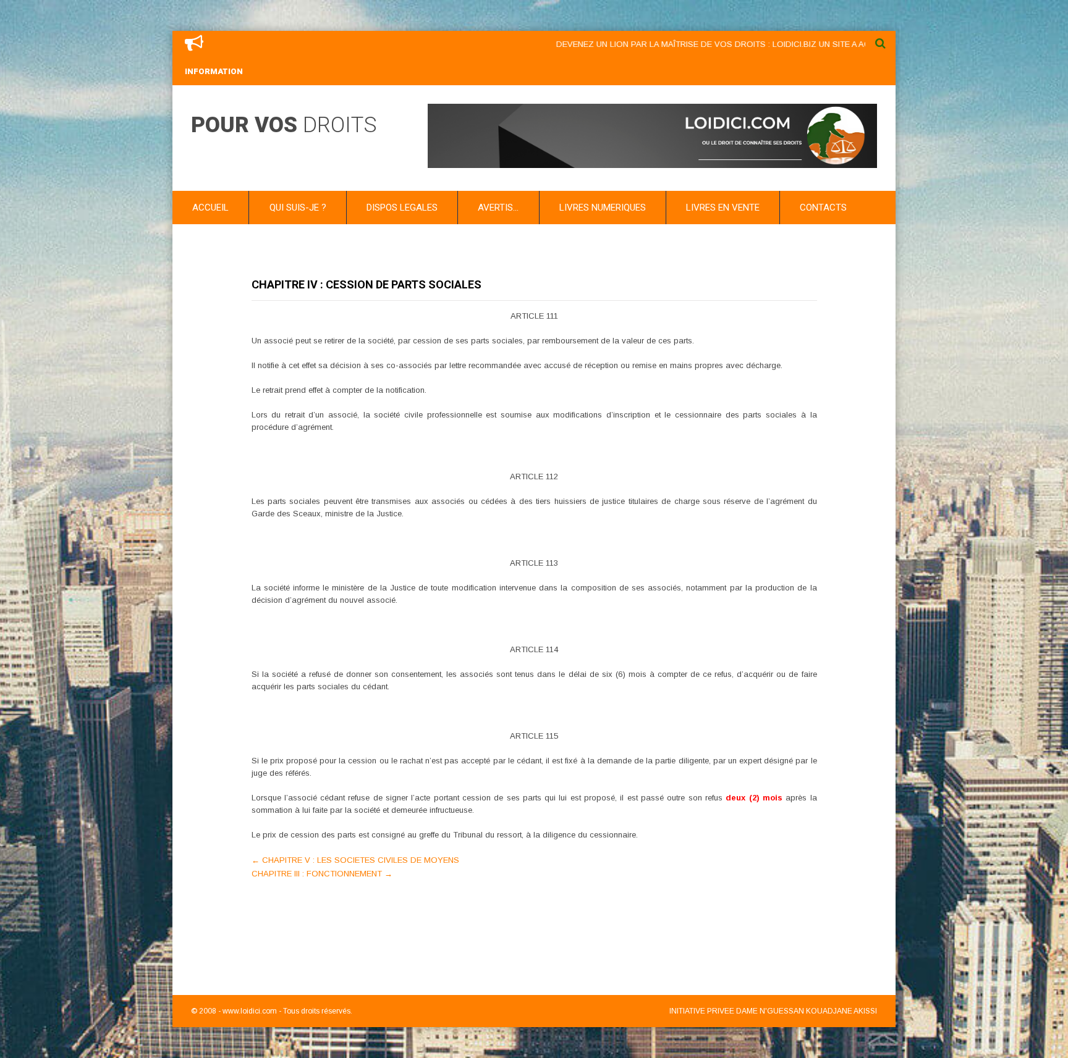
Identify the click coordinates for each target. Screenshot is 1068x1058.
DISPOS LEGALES (402, 207)
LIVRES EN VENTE (723, 207)
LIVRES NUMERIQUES (602, 207)
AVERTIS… (498, 207)
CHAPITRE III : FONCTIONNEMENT (322, 873)
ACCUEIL (210, 207)
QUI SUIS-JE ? (297, 207)
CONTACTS (823, 207)
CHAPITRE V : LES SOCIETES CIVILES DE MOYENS (355, 860)
